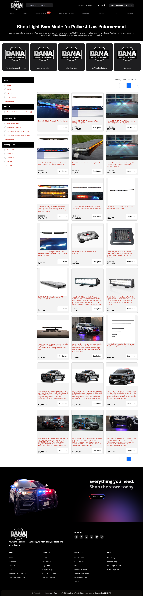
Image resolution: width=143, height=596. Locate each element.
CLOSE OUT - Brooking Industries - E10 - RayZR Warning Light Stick (120, 207)
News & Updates (113, 569)
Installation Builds (80, 577)
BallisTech (46, 562)
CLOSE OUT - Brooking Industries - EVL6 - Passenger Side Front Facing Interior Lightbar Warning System (52, 253)
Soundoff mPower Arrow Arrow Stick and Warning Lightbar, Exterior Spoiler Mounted (86, 207)
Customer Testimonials (17, 577)
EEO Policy (111, 558)
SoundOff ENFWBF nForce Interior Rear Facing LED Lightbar (85, 122)
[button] (101, 5)
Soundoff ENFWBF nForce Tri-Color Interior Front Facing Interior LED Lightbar (121, 122)
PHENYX (107, 593)
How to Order (79, 558)
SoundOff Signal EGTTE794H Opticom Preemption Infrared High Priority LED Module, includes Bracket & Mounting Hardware (119, 254)
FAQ (75, 566)
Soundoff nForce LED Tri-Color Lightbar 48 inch (86, 163)
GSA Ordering (79, 562)
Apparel (44, 558)
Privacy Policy (112, 562)
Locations (12, 562)
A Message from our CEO (18, 573)
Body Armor (46, 566)
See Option (63, 127)
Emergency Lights (48, 569)
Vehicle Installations (81, 573)
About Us (12, 566)
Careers (11, 569)
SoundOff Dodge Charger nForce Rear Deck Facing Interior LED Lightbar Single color (52, 163)
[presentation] (69, 73)
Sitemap (77, 581)
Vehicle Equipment (48, 577)
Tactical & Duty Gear (49, 573)
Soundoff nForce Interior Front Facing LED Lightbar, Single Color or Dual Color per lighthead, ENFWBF (120, 164)
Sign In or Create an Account (121, 5)
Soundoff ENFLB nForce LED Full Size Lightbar (53, 121)
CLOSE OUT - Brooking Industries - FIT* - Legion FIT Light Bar (51, 298)
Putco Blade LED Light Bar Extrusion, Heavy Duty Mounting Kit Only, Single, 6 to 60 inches (122, 345)
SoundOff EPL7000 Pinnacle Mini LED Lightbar (84, 252)
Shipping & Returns (114, 566)
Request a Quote (80, 569)
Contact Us (88, 5)
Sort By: (118, 80)
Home (11, 558)
